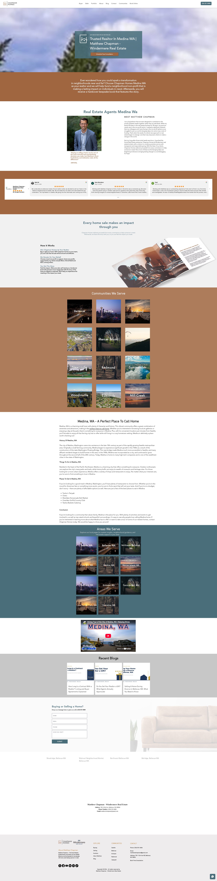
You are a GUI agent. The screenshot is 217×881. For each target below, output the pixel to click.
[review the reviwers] (86, 182)
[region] (86, 545)
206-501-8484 (82, 710)
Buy (41, 252)
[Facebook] (63, 865)
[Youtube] (66, 865)
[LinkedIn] (70, 865)
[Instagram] (73, 865)
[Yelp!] (59, 865)
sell (46, 252)
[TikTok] (76, 865)
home (59, 269)
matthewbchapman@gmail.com (139, 853)
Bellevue (79, 311)
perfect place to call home (99, 429)
